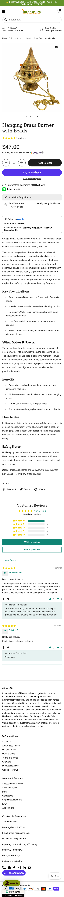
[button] (59, 11)
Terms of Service (10, 758)
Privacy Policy (8, 750)
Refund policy (8, 753)
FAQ (4, 804)
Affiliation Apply (9, 787)
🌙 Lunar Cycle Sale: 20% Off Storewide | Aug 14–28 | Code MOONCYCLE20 (32, 3)
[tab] (16, 206)
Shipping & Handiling (12, 800)
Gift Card (6, 762)
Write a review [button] (32, 542)
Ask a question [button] (32, 549)
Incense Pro (25, 885)
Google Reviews (10, 770)
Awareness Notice (11, 746)
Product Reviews (10, 766)
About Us (6, 741)
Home (4, 38)
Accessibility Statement (13, 784)
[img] (9, 568)
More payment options (32, 179)
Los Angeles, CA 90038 (13, 827)
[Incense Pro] (31, 11)
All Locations (8, 808)
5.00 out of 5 (40, 511)
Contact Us (7, 796)
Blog (4, 792)
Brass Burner (16, 38)
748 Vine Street (9, 821)
